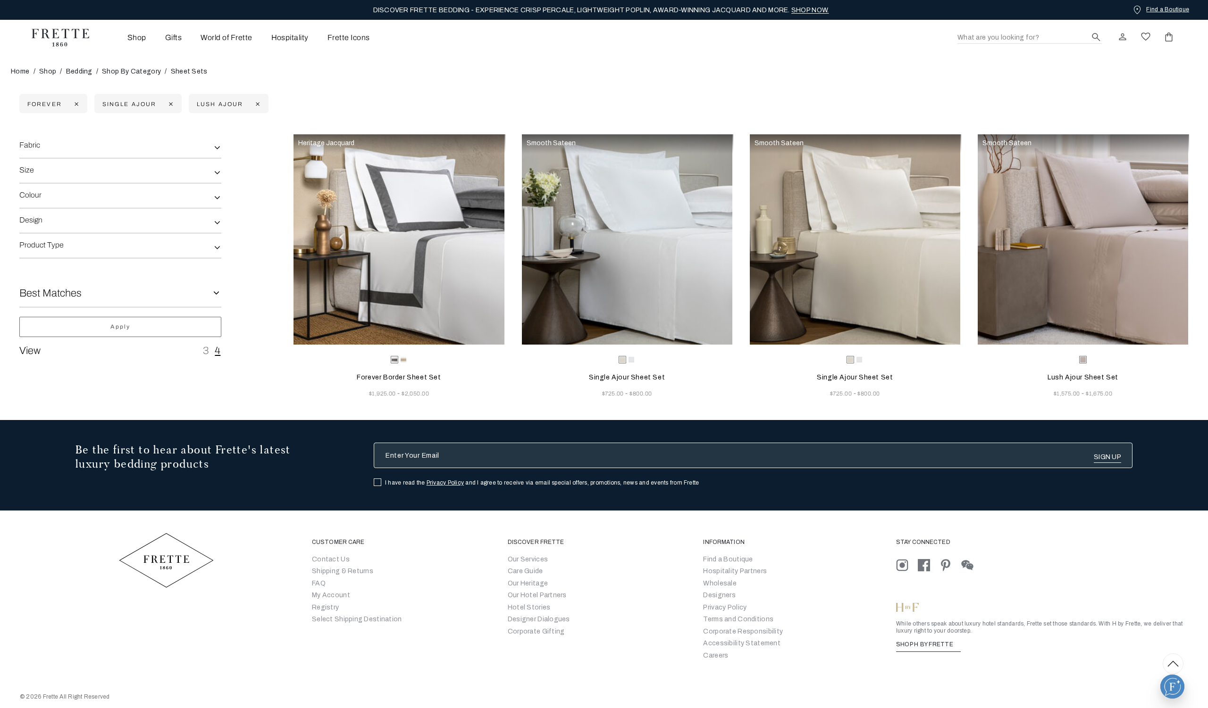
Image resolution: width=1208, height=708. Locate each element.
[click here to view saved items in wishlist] (1145, 36)
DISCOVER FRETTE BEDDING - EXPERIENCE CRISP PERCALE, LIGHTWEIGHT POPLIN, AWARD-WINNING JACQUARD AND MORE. (601, 10)
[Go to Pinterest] (950, 564)
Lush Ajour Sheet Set (1083, 377)
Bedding (79, 71)
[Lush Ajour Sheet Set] (1083, 239)
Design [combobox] (30, 220)
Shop (47, 71)
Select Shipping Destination (357, 619)
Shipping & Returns (342, 571)
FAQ (319, 583)
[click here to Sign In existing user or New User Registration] (1122, 36)
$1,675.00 (1099, 393)
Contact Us (331, 559)
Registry (325, 607)
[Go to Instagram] (907, 564)
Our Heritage (528, 583)
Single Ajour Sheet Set (627, 377)
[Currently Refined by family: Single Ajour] (169, 104)
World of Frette (226, 37)
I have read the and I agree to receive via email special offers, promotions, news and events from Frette (542, 482)
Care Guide (525, 571)
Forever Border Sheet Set (399, 377)
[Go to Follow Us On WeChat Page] (971, 564)
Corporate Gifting (536, 631)
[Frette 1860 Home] (55, 37)
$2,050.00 (415, 393)
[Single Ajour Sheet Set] (627, 239)
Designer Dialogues (539, 619)
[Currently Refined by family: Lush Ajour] (256, 104)
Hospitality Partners (735, 571)
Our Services (528, 559)
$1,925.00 (383, 393)
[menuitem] (124, 37)
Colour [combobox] (30, 195)
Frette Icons (348, 37)
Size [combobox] (26, 170)
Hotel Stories (529, 607)
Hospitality (290, 37)
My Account (331, 595)
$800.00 (640, 393)
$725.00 (614, 393)
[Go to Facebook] (929, 564)
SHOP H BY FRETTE (925, 644)
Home (20, 71)
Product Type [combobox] (41, 245)
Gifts (173, 37)
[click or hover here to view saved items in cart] (1168, 36)
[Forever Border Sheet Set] (399, 239)
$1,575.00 (1068, 393)
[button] (1172, 687)
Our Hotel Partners (537, 595)
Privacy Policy (445, 482)
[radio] (403, 359)
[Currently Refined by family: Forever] (75, 104)
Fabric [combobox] (29, 145)
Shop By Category (131, 71)
